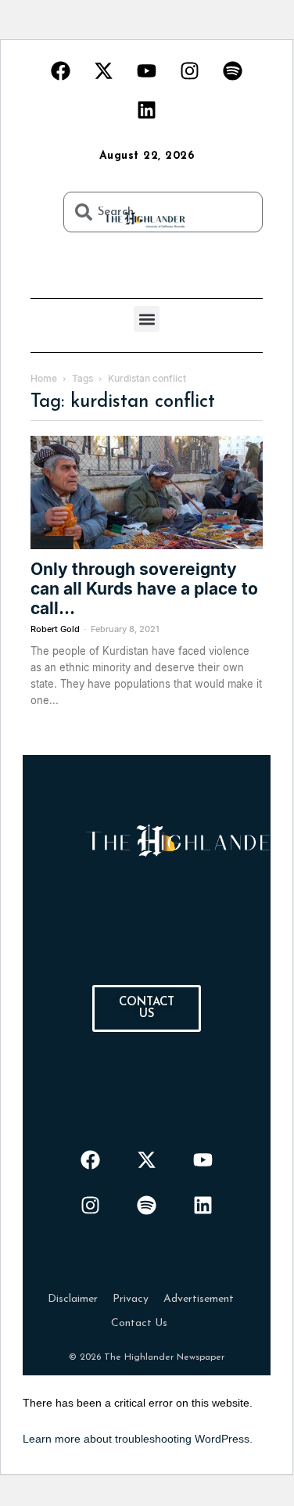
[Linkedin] (147, 109)
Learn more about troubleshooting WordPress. (138, 1438)
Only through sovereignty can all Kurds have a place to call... (144, 588)
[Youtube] (147, 70)
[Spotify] (233, 70)
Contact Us (139, 1323)
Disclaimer (73, 1299)
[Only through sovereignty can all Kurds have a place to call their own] (146, 492)
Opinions (52, 542)
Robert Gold (55, 629)
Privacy (131, 1299)
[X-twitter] (104, 70)
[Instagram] (190, 70)
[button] (147, 319)
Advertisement (198, 1299)
